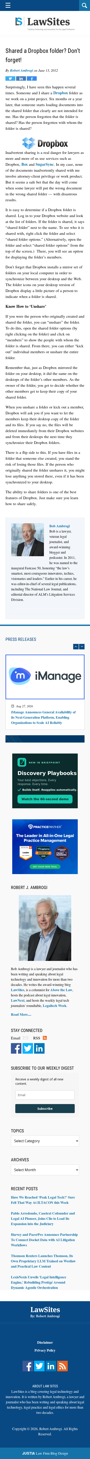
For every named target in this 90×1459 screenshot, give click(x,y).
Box (24, 164)
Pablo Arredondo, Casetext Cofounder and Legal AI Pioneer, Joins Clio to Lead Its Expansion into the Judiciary (43, 1218)
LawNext (17, 1000)
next (82, 646)
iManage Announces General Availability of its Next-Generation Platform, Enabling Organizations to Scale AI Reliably (43, 717)
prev (76, 646)
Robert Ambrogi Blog (45, 23)
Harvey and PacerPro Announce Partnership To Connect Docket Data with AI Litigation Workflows (44, 1239)
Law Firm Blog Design (45, 1453)
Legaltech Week (54, 1005)
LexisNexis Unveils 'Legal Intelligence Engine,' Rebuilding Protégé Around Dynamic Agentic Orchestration (38, 1282)
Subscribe (45, 1108)
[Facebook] (16, 1048)
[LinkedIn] (39, 1048)
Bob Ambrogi (59, 525)
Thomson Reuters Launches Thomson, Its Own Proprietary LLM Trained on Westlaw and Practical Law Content (43, 1261)
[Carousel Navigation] (45, 646)
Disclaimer (45, 1342)
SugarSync (45, 164)
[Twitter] (27, 1048)
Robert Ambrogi (21, 70)
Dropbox (60, 93)
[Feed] (62, 1366)
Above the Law (61, 989)
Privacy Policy (45, 1350)
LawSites (17, 989)
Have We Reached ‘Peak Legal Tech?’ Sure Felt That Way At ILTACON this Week (43, 1200)
